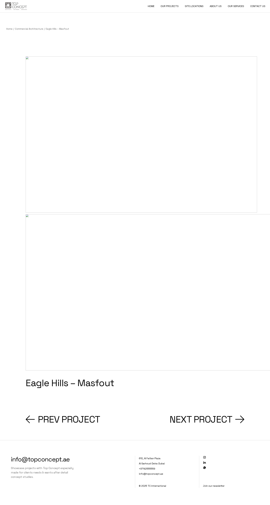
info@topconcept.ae (40, 459)
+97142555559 (147, 468)
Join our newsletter (214, 485)
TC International (157, 485)
